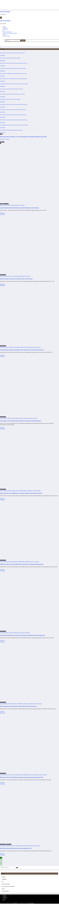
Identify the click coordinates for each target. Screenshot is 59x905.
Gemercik (2, 139)
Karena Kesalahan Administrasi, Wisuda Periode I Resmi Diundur (10, 99)
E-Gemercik (5, 897)
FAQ (3, 30)
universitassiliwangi (8, 276)
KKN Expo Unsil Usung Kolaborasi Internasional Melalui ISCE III (16, 848)
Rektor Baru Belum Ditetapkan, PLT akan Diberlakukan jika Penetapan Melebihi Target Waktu (23, 136)
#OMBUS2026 (29, 490)
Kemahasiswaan (16, 632)
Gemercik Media (5, 12)
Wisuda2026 (17, 276)
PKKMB (24, 703)
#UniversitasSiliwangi (28, 347)
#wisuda (8, 205)
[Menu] (1, 18)
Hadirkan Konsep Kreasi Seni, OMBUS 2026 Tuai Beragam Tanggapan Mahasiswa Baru (13, 78)
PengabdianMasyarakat (26, 774)
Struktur (4, 34)
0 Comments (21, 205)
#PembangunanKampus (18, 347)
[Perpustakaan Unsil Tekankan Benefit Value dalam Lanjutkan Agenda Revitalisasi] (29, 415)
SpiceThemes (31, 903)
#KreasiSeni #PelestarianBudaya (11, 561)
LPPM (13, 774)
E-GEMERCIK (5, 29)
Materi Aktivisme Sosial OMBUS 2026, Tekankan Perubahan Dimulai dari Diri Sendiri (13, 73)
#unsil (5, 205)
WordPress (15, 903)
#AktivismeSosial (15, 490)
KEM (5, 703)
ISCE (5, 845)
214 (1, 863)
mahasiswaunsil (18, 774)
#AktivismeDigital (7, 490)
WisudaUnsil (22, 276)
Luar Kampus (8, 844)
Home (4, 26)
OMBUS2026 (19, 703)
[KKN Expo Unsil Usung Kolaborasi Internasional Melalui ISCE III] (29, 843)
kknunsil (8, 703)
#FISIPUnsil (11, 347)
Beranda (4, 895)
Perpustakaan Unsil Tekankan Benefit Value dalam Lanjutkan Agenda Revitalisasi (13, 68)
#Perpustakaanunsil (8, 418)
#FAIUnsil (6, 347)
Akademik (6, 632)
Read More (2, 142)
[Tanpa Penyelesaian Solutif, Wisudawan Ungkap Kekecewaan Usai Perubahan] (29, 202)
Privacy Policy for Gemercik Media (10, 33)
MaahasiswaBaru (13, 703)
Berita (1, 134)
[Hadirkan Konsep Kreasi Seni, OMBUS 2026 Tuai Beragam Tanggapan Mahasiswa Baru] (29, 558)
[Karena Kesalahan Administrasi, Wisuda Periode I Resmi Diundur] (29, 273)
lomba (21, 632)
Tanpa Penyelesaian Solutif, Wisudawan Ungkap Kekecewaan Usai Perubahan (12, 52)
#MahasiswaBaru (22, 490)
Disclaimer (5, 27)
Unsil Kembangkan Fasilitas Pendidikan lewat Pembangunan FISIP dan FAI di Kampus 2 (13, 63)
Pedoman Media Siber (7, 31)
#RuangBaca (26, 418)
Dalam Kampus (6, 203)
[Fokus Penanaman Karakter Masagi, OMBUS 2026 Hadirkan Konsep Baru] (29, 700)
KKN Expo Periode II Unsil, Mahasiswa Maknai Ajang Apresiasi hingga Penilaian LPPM (21, 777)
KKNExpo (6, 774)
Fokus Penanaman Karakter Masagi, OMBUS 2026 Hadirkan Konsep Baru (11, 130)
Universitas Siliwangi (15, 205)
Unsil (13, 276)
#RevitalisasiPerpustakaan (18, 418)
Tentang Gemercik (6, 36)
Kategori (4, 896)
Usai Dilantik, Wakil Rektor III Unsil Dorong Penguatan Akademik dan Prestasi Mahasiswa (14, 83)
